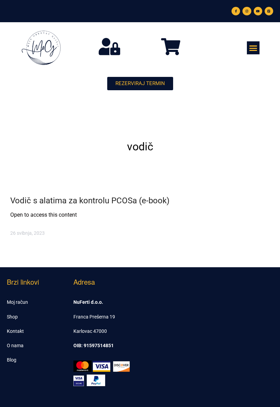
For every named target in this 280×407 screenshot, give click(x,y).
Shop (12, 317)
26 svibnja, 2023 (27, 233)
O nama (15, 345)
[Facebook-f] (236, 11)
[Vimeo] (269, 11)
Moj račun (17, 302)
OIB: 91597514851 (93, 345)
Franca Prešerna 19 (94, 317)
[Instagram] (246, 11)
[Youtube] (258, 11)
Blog (11, 360)
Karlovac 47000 (90, 331)
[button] (253, 47)
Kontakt (15, 331)
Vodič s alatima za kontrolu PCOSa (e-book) (89, 200)
